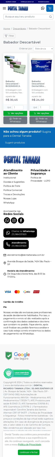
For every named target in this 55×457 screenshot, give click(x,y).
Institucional (9, 177)
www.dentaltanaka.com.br (18, 385)
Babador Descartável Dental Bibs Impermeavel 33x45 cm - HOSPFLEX (39, 84)
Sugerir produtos (15, 142)
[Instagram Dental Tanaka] (13, 220)
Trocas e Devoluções (14, 194)
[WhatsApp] (42, 8)
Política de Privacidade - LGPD (40, 179)
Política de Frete (11, 186)
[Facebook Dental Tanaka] (21, 220)
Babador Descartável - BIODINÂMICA (13, 84)
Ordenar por (25, 48)
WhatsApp (9, 202)
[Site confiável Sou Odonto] (17, 373)
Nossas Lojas (9, 198)
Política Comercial (12, 190)
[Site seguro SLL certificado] (17, 356)
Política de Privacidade (29, 444)
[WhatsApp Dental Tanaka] (6, 220)
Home (6, 28)
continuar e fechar (29, 452)
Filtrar (11, 36)
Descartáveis (19, 28)
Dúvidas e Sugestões (13, 182)
